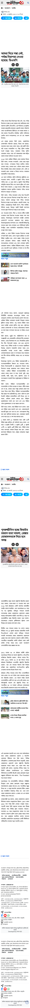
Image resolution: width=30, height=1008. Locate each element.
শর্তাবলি (24, 875)
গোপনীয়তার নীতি (16, 875)
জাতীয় (14, 8)
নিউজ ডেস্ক (7, 12)
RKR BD (19, 931)
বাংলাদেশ (7, 8)
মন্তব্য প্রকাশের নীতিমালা (8, 877)
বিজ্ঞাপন (4, 879)
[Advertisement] (15, 37)
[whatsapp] (8, 915)
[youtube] (5, 915)
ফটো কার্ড (19, 18)
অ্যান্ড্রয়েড (5, 924)
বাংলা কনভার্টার (19, 877)
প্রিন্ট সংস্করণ (8, 18)
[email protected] (11, 894)
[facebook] (2, 915)
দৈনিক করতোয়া (6, 875)
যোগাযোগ (10, 879)
